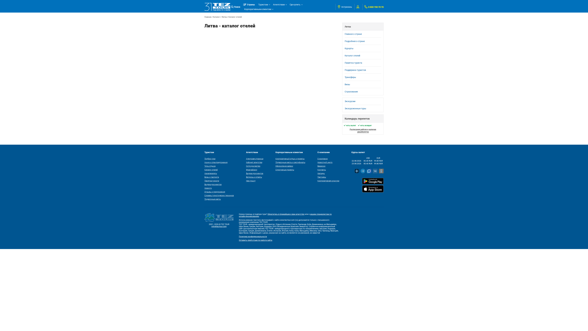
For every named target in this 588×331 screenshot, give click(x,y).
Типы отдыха (209, 166)
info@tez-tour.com (219, 226)
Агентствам (279, 4)
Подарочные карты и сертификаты (290, 162)
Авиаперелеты (210, 173)
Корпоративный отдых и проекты (290, 158)
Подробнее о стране (355, 41)
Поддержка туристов (355, 70)
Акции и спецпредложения (216, 162)
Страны (251, 4)
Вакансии (321, 166)
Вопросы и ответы (254, 177)
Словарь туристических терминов (219, 195)
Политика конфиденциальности (253, 237)
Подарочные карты (212, 199)
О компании (322, 158)
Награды (321, 173)
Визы (347, 84)
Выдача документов (213, 184)
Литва (224, 17)
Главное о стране (353, 34)
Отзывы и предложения (214, 191)
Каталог (216, 17)
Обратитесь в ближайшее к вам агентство (286, 214)
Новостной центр (324, 162)
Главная (207, 17)
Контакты (321, 169)
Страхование (351, 91)
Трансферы (350, 77)
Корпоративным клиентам (257, 9)
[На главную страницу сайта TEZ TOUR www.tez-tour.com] (217, 7)
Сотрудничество (253, 166)
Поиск (237, 6)
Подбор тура (209, 158)
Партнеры (321, 177)
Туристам (263, 4)
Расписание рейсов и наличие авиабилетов (363, 130)
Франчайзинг (251, 169)
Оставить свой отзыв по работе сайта (255, 240)
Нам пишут (251, 180)
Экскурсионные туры (355, 108)
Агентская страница (254, 158)
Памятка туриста (353, 63)
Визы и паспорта (211, 177)
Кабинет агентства (254, 162)
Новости (208, 188)
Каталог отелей (235, 17)
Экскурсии (350, 101)
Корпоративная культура (328, 180)
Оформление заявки (284, 166)
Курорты (349, 48)
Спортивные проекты (284, 169)
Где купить (295, 4)
